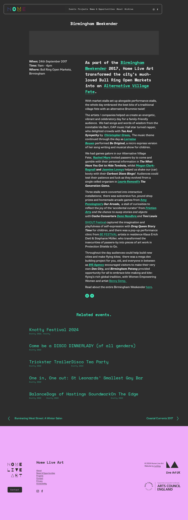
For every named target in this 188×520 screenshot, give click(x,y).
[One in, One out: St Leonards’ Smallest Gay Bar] (86, 372)
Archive (129, 9)
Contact (14, 489)
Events (72, 9)
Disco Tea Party (89, 362)
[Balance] (38, 388)
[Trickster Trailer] (50, 355)
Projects (83, 9)
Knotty (46, 333)
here (149, 287)
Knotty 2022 (35, 333)
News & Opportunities (102, 9)
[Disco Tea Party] (89, 355)
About (120, 9)
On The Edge (124, 394)
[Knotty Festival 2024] (54, 323)
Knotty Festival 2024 (54, 329)
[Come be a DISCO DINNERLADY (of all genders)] (82, 339)
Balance (38, 394)
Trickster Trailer (50, 362)
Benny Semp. (118, 281)
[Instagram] (154, 9)
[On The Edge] (124, 388)
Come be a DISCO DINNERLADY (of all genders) (82, 345)
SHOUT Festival (96, 222)
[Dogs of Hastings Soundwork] (79, 388)
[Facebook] (157, 9)
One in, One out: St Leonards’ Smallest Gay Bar (86, 378)
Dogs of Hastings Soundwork (79, 394)
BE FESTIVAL (108, 234)
